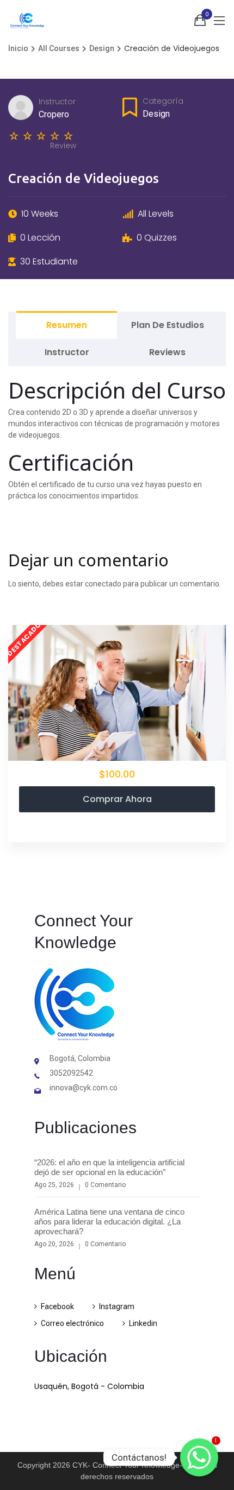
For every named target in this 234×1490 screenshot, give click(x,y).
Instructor (57, 101)
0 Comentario (105, 1185)
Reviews (167, 352)
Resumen (66, 325)
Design (156, 114)
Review (63, 145)
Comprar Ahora (117, 799)
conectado (103, 583)
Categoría (163, 101)
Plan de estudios (167, 325)
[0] (200, 22)
